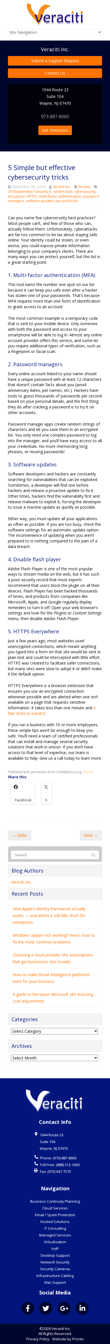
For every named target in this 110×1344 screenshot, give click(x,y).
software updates (40, 200)
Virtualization (55, 1241)
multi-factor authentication (60, 196)
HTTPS (32, 196)
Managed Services (55, 1235)
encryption (16, 196)
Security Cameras (55, 1268)
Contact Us (55, 73)
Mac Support (55, 1282)
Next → (91, 835)
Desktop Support (55, 1255)
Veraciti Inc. (62, 186)
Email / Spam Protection (55, 1214)
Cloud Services (55, 1208)
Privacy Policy (37, 1338)
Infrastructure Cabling (55, 1275)
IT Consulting (55, 1228)
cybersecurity (85, 191)
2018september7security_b (30, 191)
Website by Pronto (68, 1338)
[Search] (93, 855)
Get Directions (55, 130)
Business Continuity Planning (55, 1201)
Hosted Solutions (55, 1221)
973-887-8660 (55, 116)
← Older (19, 835)
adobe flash (62, 191)
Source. (88, 772)
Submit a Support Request (55, 60)
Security (84, 186)
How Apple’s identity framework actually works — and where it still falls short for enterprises (49, 915)
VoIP (55, 1248)
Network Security (55, 1262)
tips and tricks (67, 200)
